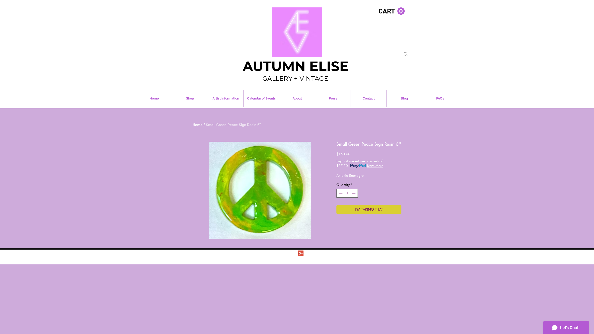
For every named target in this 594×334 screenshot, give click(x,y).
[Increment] (354, 193)
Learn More (375, 166)
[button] (391, 11)
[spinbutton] (347, 193)
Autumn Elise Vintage (306, 258)
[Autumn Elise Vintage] (293, 253)
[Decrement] (340, 193)
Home (198, 125)
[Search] (406, 54)
